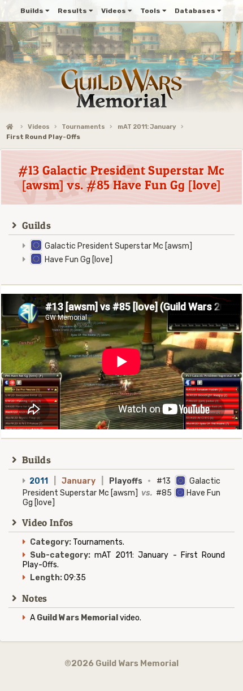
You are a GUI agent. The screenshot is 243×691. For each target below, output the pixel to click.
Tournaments (83, 127)
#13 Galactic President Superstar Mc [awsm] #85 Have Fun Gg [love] (121, 491)
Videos (39, 127)
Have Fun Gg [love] (78, 259)
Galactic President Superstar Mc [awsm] (118, 246)
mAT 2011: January (147, 127)
